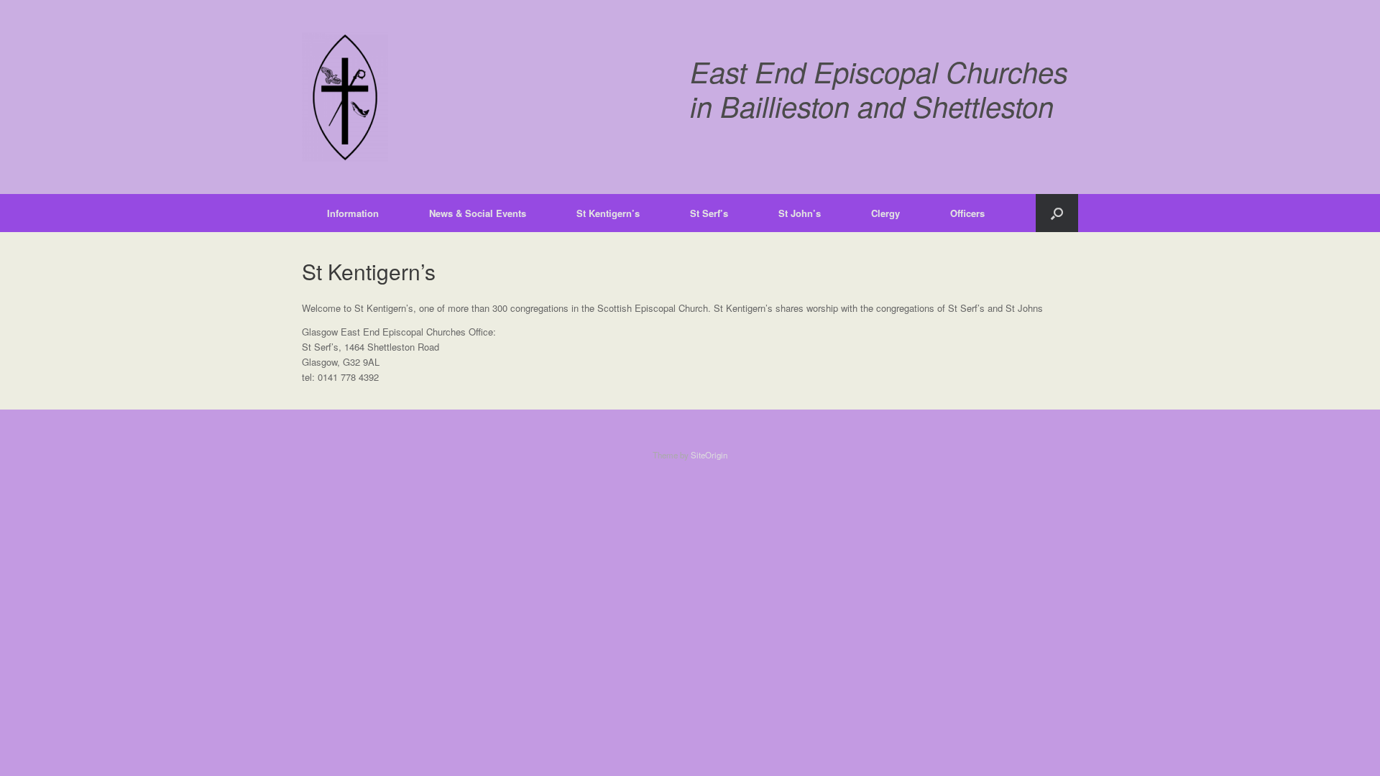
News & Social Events (477, 213)
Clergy (885, 213)
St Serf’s (709, 213)
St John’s (799, 213)
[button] (1057, 213)
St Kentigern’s (608, 213)
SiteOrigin (709, 455)
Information (353, 213)
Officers (967, 213)
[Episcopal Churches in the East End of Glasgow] (345, 97)
